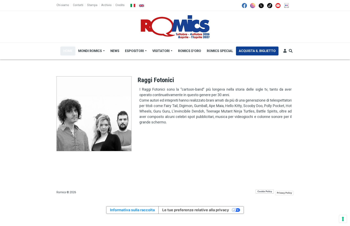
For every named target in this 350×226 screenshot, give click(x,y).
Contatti (78, 5)
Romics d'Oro (189, 51)
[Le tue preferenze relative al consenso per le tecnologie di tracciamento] (343, 219)
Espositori (135, 51)
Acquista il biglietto (257, 51)
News (114, 51)
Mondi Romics (90, 51)
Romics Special (220, 51)
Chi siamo (63, 5)
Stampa (92, 5)
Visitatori (161, 51)
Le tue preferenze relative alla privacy (195, 210)
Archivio (106, 5)
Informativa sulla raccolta (132, 210)
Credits (120, 5)
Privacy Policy (284, 192)
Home (68, 51)
